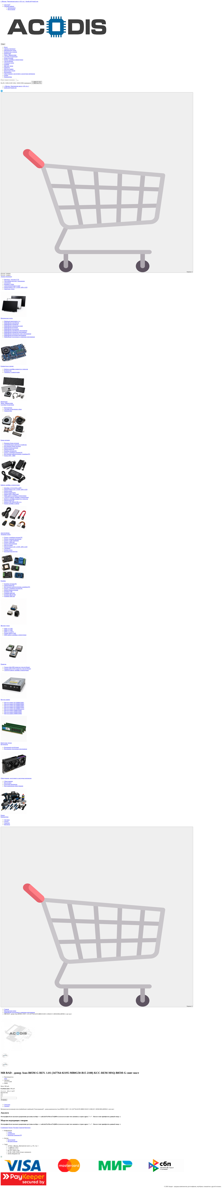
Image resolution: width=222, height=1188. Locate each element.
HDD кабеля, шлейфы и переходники (15, 495)
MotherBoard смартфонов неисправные (15, 330)
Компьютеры (8, 77)
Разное (6, 75)
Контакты (7, 824)
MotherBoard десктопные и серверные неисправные (19, 337)
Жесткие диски (8, 66)
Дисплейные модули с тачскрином (14, 281)
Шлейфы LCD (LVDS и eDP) (12, 488)
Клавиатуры (7, 370)
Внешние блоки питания (11, 443)
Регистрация (11, 9)
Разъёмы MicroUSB (10, 594)
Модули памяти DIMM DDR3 (13, 712)
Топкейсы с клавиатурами (12, 372)
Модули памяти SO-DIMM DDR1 (14, 702)
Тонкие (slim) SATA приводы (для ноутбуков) (17, 668)
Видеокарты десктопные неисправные (15, 749)
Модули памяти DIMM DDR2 (13, 710)
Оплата (6, 821)
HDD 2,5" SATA (9, 631)
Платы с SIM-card (9, 542)
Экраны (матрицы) (9, 48)
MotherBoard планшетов (11, 324)
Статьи (10, 1132)
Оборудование (8, 781)
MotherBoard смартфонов (11, 323)
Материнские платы (10, 50)
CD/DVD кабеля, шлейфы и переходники (16, 497)
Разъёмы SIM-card (9, 596)
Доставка (7, 820)
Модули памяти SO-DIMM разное (14, 709)
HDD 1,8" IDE (8, 628)
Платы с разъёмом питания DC (13, 452)
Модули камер (8, 545)
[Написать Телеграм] (2, 91)
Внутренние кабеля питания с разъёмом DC (17, 454)
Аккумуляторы (8, 61)
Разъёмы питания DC (10, 451)
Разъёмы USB (8, 591)
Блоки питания (8, 58)
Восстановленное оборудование (13, 786)
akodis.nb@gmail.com (32, 1)
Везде (6, 47)
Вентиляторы (8, 407)
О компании (4, 1127)
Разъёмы (6, 64)
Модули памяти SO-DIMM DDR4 (14, 707)
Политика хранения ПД (15, 1135)
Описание (7, 1104)
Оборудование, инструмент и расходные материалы (19, 73)
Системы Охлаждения (10, 56)
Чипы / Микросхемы (10, 55)
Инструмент (7, 783)
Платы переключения (10, 543)
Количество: (4, 1092)
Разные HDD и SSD (10, 633)
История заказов (12, 1141)
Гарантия (7, 823)
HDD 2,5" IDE (8, 630)
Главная (6, 1009)
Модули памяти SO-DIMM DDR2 (14, 704)
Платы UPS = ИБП (9, 455)
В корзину (4, 1099)
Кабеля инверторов (10, 492)
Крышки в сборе (9, 284)
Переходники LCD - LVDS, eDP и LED (15, 287)
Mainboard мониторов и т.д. (12, 321)
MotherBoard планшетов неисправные (15, 332)
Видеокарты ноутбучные (11, 747)
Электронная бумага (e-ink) (12, 286)
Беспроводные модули (10, 551)
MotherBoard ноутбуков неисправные (15, 335)
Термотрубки (8, 411)
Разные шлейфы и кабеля (11, 503)
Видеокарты (7, 72)
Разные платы (8, 550)
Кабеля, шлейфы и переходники (13, 59)
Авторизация (11, 8)
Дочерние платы (9, 63)
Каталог (5, 275)
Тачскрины (7, 282)
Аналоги (6, 1106)
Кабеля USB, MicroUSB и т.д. (13, 502)
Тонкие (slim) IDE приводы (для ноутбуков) (17, 667)
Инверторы (7, 53)
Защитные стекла (9, 289)
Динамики (7, 548)
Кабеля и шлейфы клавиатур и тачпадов (16, 369)
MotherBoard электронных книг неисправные (17, 333)
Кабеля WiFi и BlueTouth (11, 494)
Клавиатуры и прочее (10, 52)
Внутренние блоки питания (12, 446)
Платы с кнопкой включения (12, 539)
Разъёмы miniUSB (9, 593)
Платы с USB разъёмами (11, 540)
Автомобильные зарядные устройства (15, 444)
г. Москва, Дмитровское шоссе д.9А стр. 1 (13, 1)
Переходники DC (9, 449)
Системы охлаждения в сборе (13, 409)
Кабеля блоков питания (11, 448)
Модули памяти (8, 69)
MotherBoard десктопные (11, 329)
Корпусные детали (9, 70)
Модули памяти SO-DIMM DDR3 (14, 705)
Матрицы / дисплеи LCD (11, 279)
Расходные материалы (10, 784)
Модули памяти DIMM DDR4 (13, 713)
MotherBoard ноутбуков (11, 327)
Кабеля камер (8, 491)
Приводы (7, 67)
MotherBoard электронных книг (13, 326)
